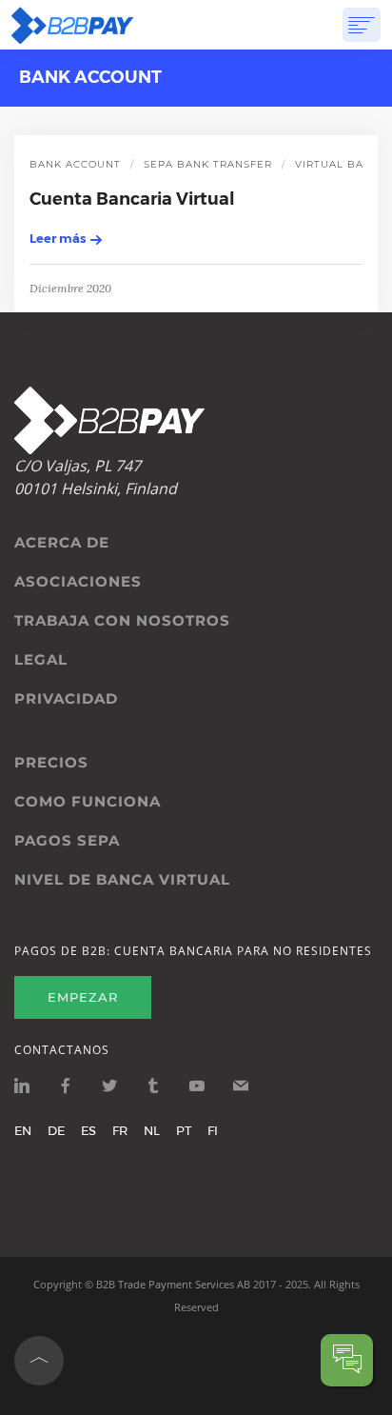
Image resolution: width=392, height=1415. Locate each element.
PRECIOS (51, 762)
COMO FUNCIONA (87, 801)
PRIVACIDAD (66, 699)
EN (22, 1130)
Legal (41, 659)
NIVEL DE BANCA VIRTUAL (122, 879)
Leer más (57, 238)
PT (183, 1130)
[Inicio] (72, 25)
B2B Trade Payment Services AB (173, 1284)
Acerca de (61, 542)
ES (88, 1130)
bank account (75, 164)
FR (119, 1130)
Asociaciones (78, 581)
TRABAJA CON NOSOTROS (122, 620)
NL (152, 1130)
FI (212, 1130)
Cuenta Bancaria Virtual (132, 199)
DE (56, 1130)
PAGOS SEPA (67, 840)
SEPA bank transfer (208, 164)
